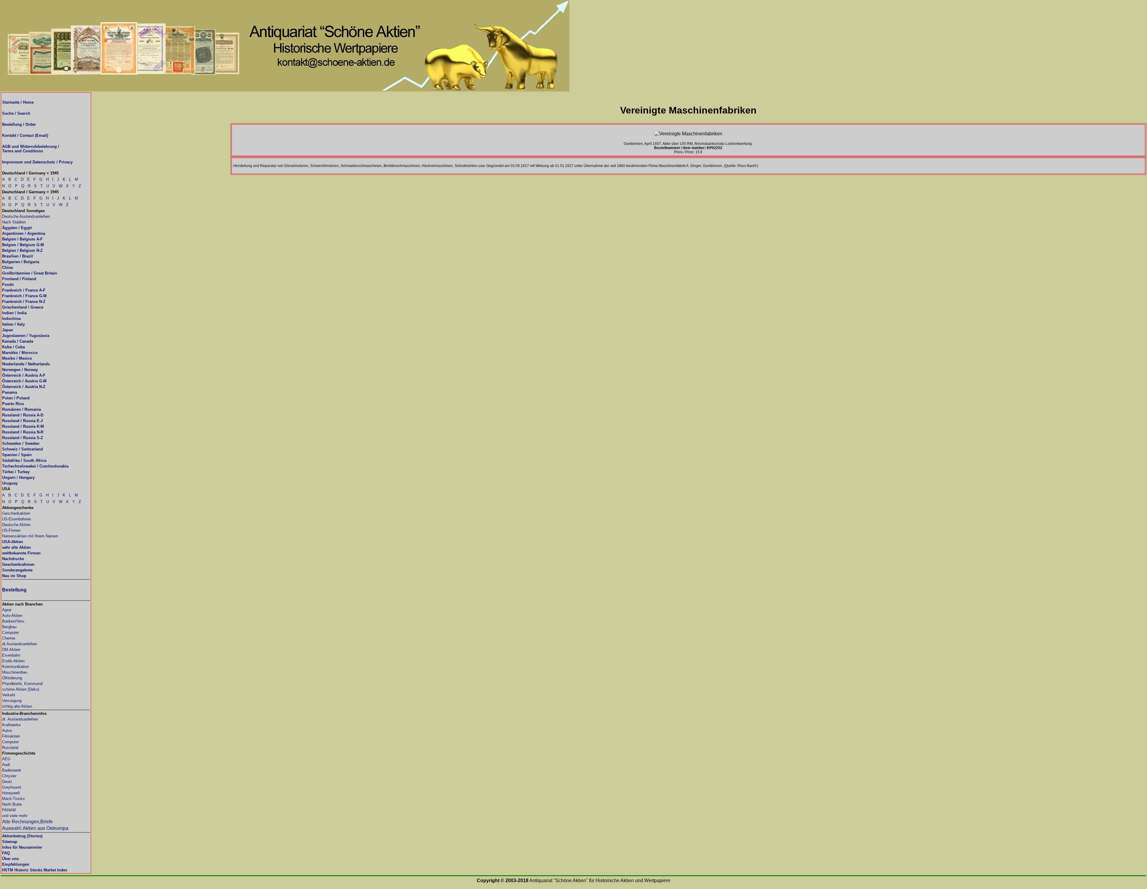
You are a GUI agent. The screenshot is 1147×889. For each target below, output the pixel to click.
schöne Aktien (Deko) (20, 689)
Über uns (10, 858)
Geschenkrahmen (18, 564)
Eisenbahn (11, 655)
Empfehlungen (15, 864)
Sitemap (9, 841)
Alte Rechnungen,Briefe (27, 821)
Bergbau (9, 627)
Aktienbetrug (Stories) (22, 836)
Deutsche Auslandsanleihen (26, 216)
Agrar (6, 610)
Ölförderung (12, 678)
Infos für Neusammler (22, 847)
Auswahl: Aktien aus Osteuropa (35, 828)
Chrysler (9, 776)
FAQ (6, 853)
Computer (10, 632)
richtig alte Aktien (17, 706)
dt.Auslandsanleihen (19, 644)
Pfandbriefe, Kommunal (22, 683)
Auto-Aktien (12, 615)
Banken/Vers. (13, 621)
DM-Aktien (11, 649)
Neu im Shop (14, 576)
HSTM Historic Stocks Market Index (34, 870)
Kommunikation (15, 666)
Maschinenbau (14, 672)
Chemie (8, 638)
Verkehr (8, 695)
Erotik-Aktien (13, 661)
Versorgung (12, 700)
